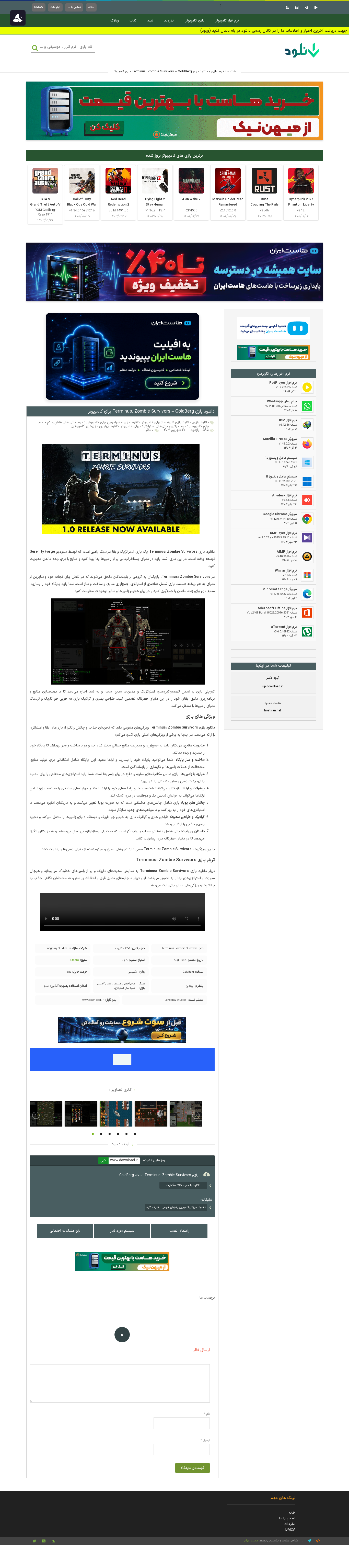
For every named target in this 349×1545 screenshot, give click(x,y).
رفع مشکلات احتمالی (65, 1230)
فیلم (150, 20)
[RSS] (286, 7)
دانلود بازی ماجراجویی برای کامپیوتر (113, 422)
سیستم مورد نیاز (122, 1230)
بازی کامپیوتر (194, 20)
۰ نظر (149, 430)
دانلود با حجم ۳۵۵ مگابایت (183, 1185)
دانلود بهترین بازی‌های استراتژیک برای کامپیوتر (155, 426)
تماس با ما (74, 7)
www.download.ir (124, 1160)
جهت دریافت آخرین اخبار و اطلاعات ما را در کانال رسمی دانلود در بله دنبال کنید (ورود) (273, 31)
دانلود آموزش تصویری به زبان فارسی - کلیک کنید (176, 1207)
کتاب (133, 20)
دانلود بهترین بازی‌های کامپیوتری (95, 426)
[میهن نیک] (273, 353)
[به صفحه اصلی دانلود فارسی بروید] (302, 58)
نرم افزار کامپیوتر (227, 20)
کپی (103, 1160)
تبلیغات (55, 7)
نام (207, 1414)
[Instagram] (296, 7)
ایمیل (205, 1440)
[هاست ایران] (273, 329)
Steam (75, 960)
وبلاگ (114, 20)
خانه (91, 7)
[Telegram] (306, 7)
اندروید (169, 20)
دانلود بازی (218, 71)
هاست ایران (251, 1540)
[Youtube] (315, 7)
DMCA (38, 7)
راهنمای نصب (179, 1230)
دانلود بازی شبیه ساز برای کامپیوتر (166, 422)
